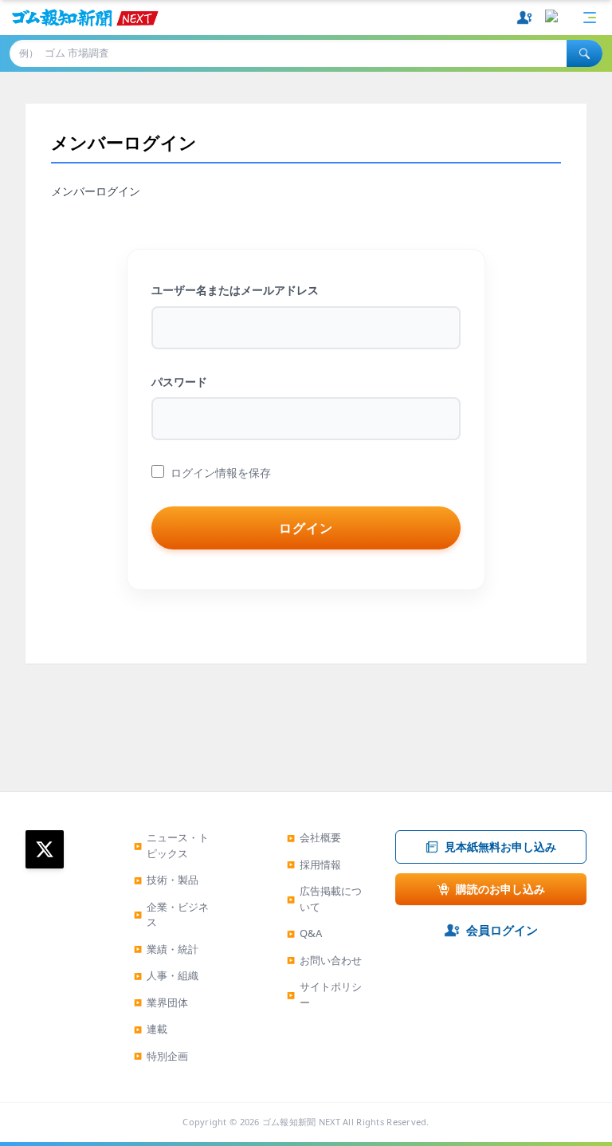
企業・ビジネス (171, 915)
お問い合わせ (324, 960)
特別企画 (161, 1056)
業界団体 (161, 1002)
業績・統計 (166, 949)
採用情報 (314, 864)
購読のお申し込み (500, 888)
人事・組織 (166, 975)
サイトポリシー (324, 994)
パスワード (179, 381)
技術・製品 (166, 879)
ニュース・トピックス (171, 845)
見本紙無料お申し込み (500, 846)
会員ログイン (502, 930)
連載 (150, 1029)
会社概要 (314, 837)
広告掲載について (324, 899)
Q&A (304, 933)
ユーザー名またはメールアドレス (235, 289)
